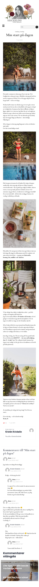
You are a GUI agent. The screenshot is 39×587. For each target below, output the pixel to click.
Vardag (22, 31)
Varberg (17, 31)
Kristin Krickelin (15, 469)
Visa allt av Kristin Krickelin (13, 436)
